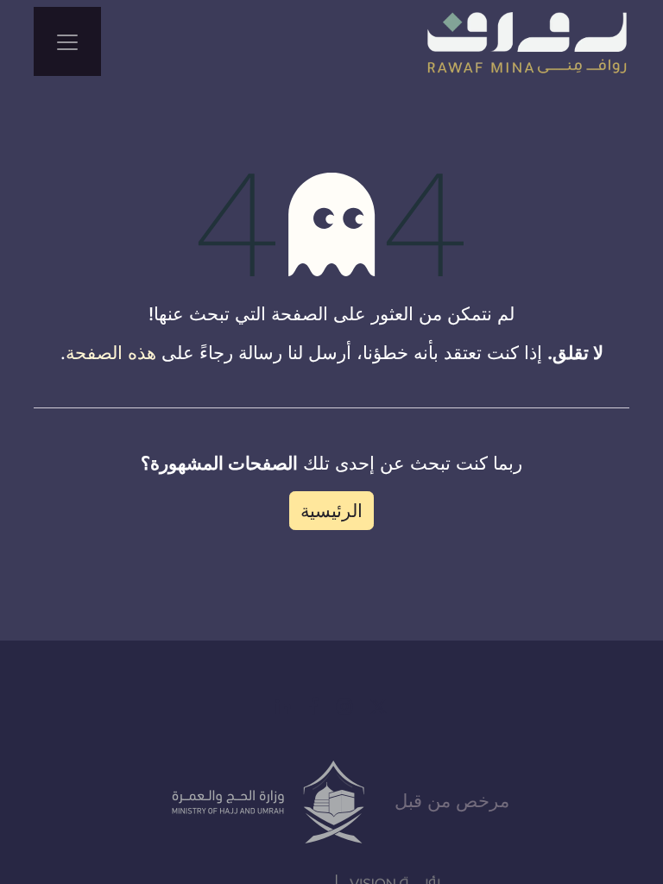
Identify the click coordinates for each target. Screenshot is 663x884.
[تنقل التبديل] (67, 41)
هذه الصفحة (111, 352)
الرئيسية (331, 510)
